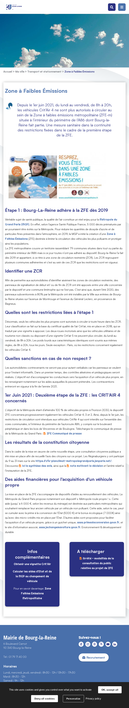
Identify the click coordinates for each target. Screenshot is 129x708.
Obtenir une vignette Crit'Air (32, 564)
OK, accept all (109, 689)
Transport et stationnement (44, 71)
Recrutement (96, 657)
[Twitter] (101, 644)
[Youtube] (108, 644)
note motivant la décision (86, 466)
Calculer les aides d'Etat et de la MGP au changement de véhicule (32, 576)
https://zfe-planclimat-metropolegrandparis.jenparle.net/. (74, 461)
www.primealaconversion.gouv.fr (98, 522)
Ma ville (19, 71)
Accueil (7, 71)
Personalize (73, 698)
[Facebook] (81, 644)
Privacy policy (93, 698)
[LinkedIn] (114, 644)
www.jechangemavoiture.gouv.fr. (60, 527)
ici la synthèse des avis (37, 466)
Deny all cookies (44, 698)
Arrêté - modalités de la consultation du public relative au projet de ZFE (97, 563)
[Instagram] (87, 644)
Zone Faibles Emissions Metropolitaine (36, 593)
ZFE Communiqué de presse (64, 433)
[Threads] (94, 644)
